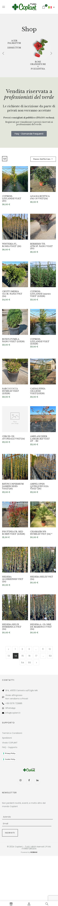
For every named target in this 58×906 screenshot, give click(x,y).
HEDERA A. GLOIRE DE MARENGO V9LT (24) (41, 626)
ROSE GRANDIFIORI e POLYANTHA (38, 65)
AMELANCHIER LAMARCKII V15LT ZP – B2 (40, 438)
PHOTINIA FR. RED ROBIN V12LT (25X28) (13, 532)
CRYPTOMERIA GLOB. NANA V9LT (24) (12, 293)
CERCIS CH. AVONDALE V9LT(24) (13, 437)
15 (23, 655)
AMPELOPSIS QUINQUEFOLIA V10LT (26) (39, 486)
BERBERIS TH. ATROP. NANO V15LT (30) (41, 246)
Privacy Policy (10, 753)
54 (22, 662)
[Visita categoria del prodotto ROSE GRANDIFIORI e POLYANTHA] (40, 49)
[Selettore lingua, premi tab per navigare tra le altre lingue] (51, 7)
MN (36, 690)
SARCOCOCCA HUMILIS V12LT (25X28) (10, 391)
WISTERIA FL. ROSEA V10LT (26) (11, 245)
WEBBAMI (33, 852)
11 (43, 649)
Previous (8, 649)
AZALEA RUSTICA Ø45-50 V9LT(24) (40, 197)
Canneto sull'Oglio (25, 690)
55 (29, 662)
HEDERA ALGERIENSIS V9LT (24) (12, 579)
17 (36, 655)
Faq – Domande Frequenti (29, 133)
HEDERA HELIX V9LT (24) (41, 578)
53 (50, 655)
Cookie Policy (10, 759)
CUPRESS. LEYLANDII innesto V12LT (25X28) (40, 293)
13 (9, 655)
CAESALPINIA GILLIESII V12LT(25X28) (37, 391)
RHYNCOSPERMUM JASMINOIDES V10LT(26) (13, 486)
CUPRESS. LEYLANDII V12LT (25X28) (39, 341)
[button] (43, 7)
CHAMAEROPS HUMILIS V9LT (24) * (41, 532)
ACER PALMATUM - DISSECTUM (14, 44)
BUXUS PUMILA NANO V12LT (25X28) (13, 340)
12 (50, 649)
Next (36, 662)
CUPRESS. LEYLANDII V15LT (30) (11, 198)
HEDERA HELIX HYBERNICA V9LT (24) (11, 626)
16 (29, 655)
